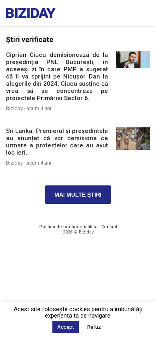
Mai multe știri (78, 194)
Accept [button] (65, 327)
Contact (109, 226)
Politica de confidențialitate (68, 226)
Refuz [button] (94, 327)
